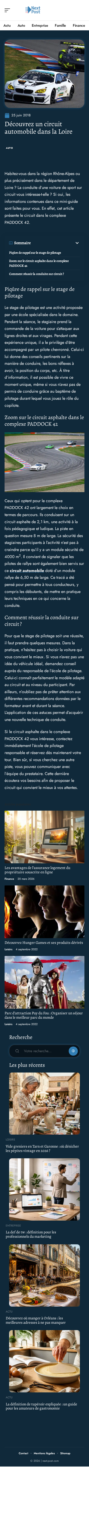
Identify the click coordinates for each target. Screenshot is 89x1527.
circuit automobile (27, 571)
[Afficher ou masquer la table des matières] (55, 243)
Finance (9, 879)
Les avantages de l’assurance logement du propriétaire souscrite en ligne (37, 870)
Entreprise (13, 1226)
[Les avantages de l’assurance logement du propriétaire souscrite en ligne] (44, 837)
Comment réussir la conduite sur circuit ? (36, 274)
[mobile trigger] (8, 10)
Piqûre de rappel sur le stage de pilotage (35, 253)
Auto (9, 148)
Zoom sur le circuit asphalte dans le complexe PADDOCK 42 (39, 263)
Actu (9, 1312)
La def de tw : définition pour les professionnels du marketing (31, 1234)
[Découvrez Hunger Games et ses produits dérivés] (44, 911)
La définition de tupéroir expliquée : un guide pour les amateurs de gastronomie (41, 1406)
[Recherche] (81, 10)
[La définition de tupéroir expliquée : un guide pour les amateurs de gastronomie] (44, 1361)
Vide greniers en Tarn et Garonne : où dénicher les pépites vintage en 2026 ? (42, 1148)
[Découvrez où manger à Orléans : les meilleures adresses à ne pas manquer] (44, 1275)
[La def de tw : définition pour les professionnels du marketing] (44, 1189)
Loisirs (8, 949)
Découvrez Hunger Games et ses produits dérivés (44, 942)
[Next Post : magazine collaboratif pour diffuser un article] (32, 10)
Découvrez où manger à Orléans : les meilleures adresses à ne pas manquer (36, 1320)
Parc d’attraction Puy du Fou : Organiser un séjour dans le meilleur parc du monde (44, 1015)
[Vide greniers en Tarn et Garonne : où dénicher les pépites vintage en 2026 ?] (44, 1104)
